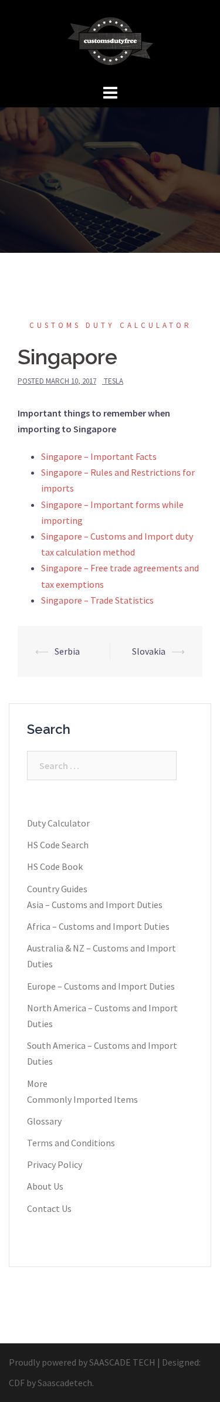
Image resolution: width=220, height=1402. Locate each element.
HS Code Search (58, 845)
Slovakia (148, 651)
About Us (45, 1186)
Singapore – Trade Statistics (97, 600)
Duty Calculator (58, 823)
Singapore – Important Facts (99, 456)
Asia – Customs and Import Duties (95, 904)
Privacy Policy (54, 1164)
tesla (113, 381)
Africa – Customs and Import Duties (98, 926)
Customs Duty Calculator (110, 325)
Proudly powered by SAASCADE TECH (82, 1362)
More (37, 1083)
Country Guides (57, 889)
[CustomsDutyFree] (110, 40)
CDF (17, 1383)
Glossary (44, 1121)
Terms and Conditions (71, 1143)
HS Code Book (55, 866)
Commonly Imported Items (82, 1099)
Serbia (67, 651)
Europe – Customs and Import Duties (101, 986)
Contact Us (49, 1208)
